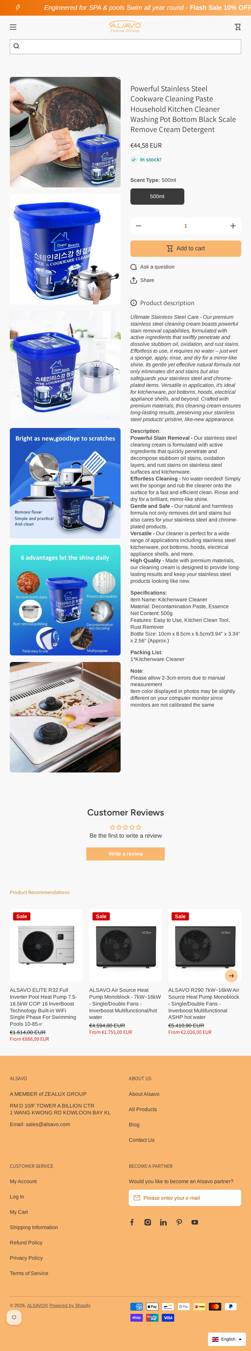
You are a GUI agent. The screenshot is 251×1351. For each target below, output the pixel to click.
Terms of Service (29, 1273)
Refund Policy (26, 1242)
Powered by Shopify (70, 1305)
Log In (17, 1196)
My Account (23, 1181)
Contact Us (142, 1140)
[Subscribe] (233, 1198)
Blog (134, 1124)
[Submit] (17, 46)
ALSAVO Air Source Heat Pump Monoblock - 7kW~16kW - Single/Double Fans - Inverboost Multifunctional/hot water (125, 1003)
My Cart (19, 1212)
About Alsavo (144, 1094)
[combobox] (125, 46)
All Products (143, 1109)
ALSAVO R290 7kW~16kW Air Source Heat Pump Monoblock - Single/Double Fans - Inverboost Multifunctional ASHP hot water (203, 1003)
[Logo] (125, 27)
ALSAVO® (37, 1305)
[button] (238, 27)
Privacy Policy (26, 1258)
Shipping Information (34, 1227)
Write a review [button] (126, 854)
